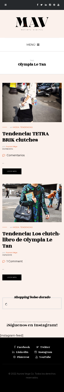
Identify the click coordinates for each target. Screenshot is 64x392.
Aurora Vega (11, 146)
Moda (16, 127)
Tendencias (26, 127)
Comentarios (16, 155)
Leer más (12, 171)
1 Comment (15, 261)
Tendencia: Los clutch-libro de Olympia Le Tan (31, 240)
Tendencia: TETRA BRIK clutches (25, 137)
